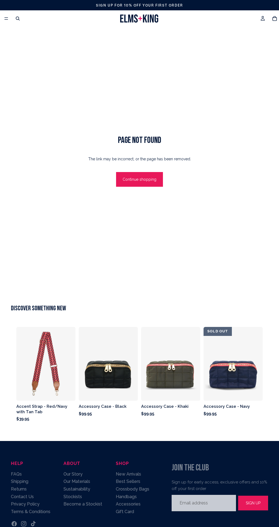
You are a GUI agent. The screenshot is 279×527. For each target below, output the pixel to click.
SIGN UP (253, 503)
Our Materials (76, 481)
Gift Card (125, 511)
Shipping (19, 481)
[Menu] (6, 18)
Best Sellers (128, 481)
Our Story (73, 474)
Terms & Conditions (30, 511)
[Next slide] (132, 364)
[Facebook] (14, 523)
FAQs (16, 474)
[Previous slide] (85, 364)
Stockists (72, 496)
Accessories (128, 504)
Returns (19, 489)
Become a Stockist (82, 504)
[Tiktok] (33, 523)
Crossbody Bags (132, 489)
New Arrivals (128, 474)
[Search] (17, 18)
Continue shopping (139, 179)
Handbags (126, 496)
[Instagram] (23, 523)
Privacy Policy (25, 504)
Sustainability (76, 489)
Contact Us (22, 496)
